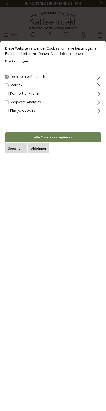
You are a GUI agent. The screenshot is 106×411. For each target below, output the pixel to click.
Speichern (16, 148)
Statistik (16, 85)
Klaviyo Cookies (22, 110)
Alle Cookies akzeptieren (53, 137)
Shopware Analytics (25, 102)
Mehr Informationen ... (68, 53)
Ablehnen (38, 148)
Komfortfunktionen (25, 93)
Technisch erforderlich (27, 76)
